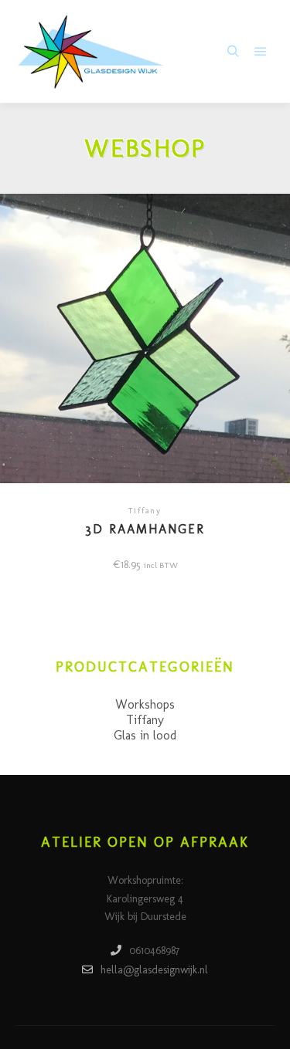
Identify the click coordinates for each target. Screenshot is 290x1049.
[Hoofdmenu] (261, 52)
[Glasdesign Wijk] (92, 51)
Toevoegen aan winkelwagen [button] (145, 343)
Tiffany (145, 719)
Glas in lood (145, 735)
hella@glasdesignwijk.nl (154, 969)
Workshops (145, 704)
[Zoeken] (233, 52)
